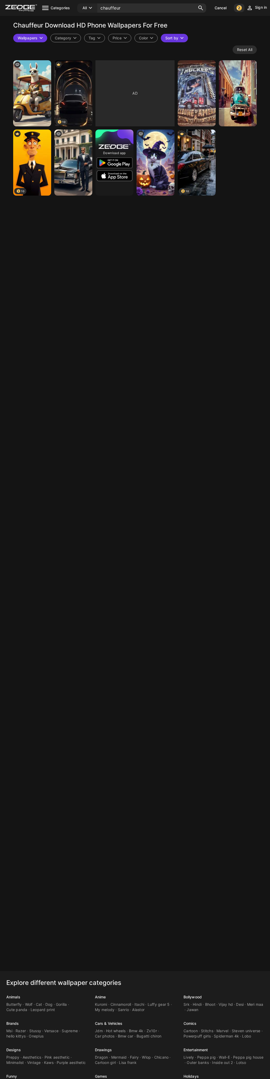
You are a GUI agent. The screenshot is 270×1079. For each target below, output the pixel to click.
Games (101, 1076)
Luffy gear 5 (159, 1004)
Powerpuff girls (197, 1036)
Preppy (13, 1057)
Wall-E (224, 1057)
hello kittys (16, 1036)
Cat (39, 1004)
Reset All (244, 49)
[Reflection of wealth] (73, 163)
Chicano (161, 1057)
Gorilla (61, 1004)
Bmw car (125, 1036)
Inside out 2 (222, 1062)
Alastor (138, 1009)
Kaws (49, 1062)
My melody (104, 1009)
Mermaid (119, 1057)
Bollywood (193, 997)
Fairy (134, 1057)
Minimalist (15, 1062)
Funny (11, 1076)
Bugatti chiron (149, 1036)
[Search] (200, 8)
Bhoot (210, 1004)
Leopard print (43, 1009)
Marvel (222, 1031)
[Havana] (238, 93)
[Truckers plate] (197, 93)
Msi (9, 1031)
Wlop (146, 1057)
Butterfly (14, 1004)
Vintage (34, 1062)
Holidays (191, 1076)
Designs (13, 1050)
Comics (190, 1023)
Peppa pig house (248, 1057)
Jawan (192, 1009)
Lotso (241, 1062)
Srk (187, 1004)
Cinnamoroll (120, 1004)
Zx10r (152, 1031)
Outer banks (198, 1062)
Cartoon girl (105, 1062)
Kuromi (101, 1004)
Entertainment (196, 1050)
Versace (51, 1031)
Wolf (29, 1004)
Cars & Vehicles (109, 1023)
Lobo (246, 1036)
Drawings (103, 1050)
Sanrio (123, 1009)
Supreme (70, 1031)
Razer (21, 1031)
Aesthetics (32, 1057)
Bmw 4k (136, 1031)
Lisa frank (128, 1062)
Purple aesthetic (71, 1062)
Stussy (35, 1031)
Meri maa (255, 1004)
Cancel (221, 8)
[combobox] (94, 38)
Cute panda (16, 1009)
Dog (49, 1004)
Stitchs (207, 1031)
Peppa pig (206, 1057)
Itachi (139, 1004)
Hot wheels (116, 1031)
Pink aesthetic (57, 1057)
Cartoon (191, 1031)
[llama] (32, 93)
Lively (189, 1057)
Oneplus (36, 1036)
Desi (240, 1004)
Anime (100, 997)
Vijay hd (226, 1004)
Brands (12, 1023)
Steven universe (246, 1031)
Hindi (197, 1004)
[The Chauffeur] (156, 163)
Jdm (99, 1031)
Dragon (101, 1057)
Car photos (105, 1036)
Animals (13, 997)
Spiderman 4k (226, 1036)
